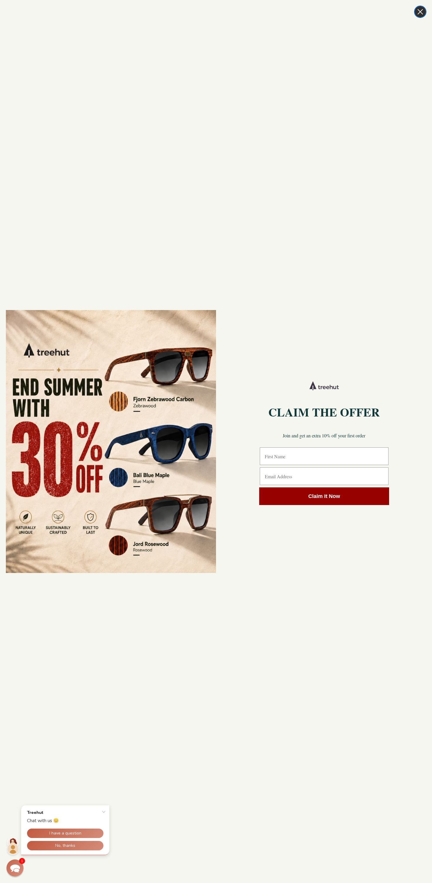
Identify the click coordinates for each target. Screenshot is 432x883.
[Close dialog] (420, 12)
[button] (15, 868)
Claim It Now (324, 496)
